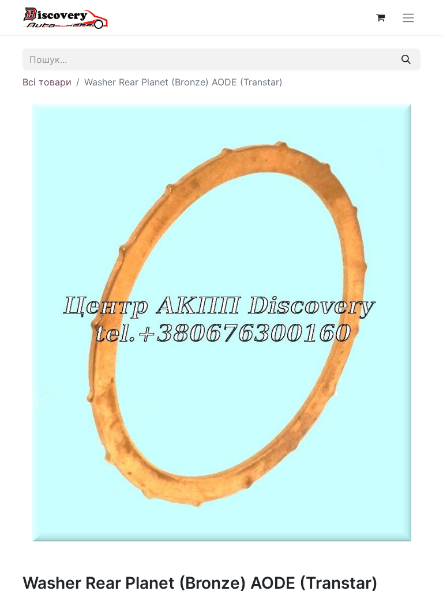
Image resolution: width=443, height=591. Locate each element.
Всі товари (47, 82)
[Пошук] (406, 59)
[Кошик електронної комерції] (380, 17)
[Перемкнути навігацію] (408, 17)
